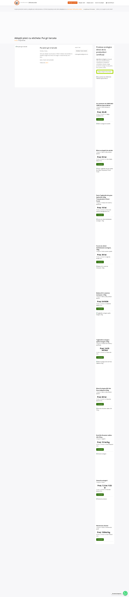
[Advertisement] (64, 25)
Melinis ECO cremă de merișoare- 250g (103, 294)
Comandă (100, 119)
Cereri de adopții (99, 2)
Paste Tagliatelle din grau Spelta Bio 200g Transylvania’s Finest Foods (104, 198)
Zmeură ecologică (101, 480)
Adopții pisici (90, 2)
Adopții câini (82, 2)
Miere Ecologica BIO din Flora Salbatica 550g (103, 389)
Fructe (103, 482)
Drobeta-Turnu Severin (81, 51)
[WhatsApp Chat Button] (125, 593)
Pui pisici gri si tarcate (48, 48)
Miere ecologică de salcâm (104, 150)
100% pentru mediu (32, 2)
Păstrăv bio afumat (102, 526)
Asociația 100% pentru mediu (75, 9)
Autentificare (110, 2)
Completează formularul (89, 9)
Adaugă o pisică (72, 2)
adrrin (46, 62)
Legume (103, 439)
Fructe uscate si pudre (106, 251)
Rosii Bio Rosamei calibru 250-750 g (104, 436)
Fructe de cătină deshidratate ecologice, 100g (103, 248)
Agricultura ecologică (101, 59)
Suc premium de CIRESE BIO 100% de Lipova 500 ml (104, 104)
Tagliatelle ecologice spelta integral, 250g (102, 341)
